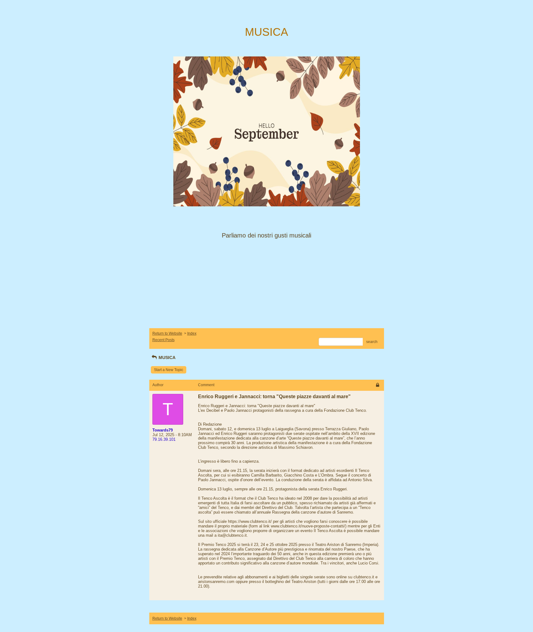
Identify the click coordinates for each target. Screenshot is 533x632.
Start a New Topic (168, 370)
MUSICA (166, 357)
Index (191, 333)
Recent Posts (163, 340)
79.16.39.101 (164, 439)
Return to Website (167, 333)
